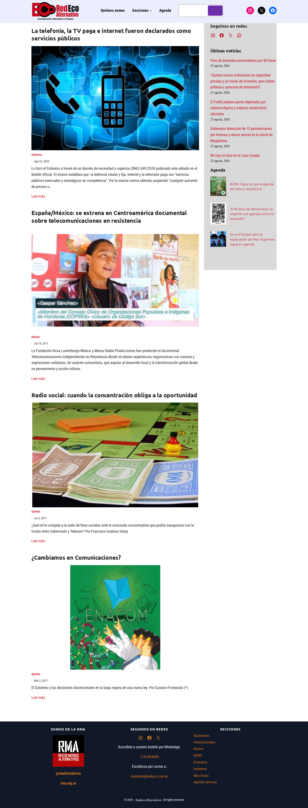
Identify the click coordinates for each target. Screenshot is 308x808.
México (35, 337)
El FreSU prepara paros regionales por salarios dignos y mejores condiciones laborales (238, 108)
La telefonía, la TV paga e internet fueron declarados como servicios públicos (111, 34)
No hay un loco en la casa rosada (235, 155)
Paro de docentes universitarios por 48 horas (243, 60)
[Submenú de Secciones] (150, 10)
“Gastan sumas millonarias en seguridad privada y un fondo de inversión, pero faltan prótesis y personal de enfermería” (242, 81)
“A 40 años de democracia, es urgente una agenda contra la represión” (251, 213)
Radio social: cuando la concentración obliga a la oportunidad (114, 395)
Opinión (35, 511)
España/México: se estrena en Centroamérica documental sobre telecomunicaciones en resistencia (109, 216)
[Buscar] (215, 10)
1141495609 (149, 757)
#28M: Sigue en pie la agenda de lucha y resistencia (252, 186)
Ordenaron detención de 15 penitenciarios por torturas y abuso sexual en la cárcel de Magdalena (241, 134)
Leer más (38, 196)
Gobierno (36, 154)
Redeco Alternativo (148, 800)
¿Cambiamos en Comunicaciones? (76, 557)
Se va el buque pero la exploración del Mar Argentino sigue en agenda (252, 239)
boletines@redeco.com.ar (149, 776)
